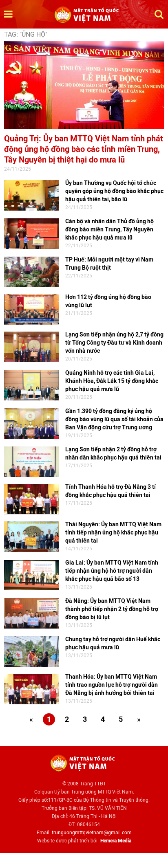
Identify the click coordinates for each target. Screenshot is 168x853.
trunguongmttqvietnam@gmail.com (92, 832)
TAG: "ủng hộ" (25, 34)
